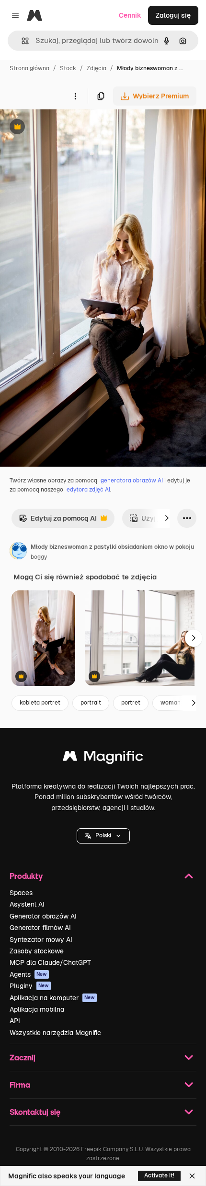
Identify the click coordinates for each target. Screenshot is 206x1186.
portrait (90, 702)
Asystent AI (27, 904)
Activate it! (159, 1175)
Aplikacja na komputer (52, 998)
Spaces (21, 892)
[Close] (192, 1176)
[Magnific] (103, 758)
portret (130, 702)
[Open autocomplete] (21, 40)
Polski (103, 835)
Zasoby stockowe (37, 951)
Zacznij (22, 1057)
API (15, 1020)
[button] (103, 836)
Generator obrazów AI (43, 916)
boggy (39, 557)
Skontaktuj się (35, 1112)
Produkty (26, 876)
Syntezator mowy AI (41, 939)
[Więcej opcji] (75, 96)
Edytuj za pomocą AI (58, 521)
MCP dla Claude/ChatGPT (50, 962)
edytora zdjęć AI (88, 489)
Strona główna (29, 68)
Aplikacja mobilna (37, 1009)
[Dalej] (166, 518)
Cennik (130, 15)
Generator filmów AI (40, 927)
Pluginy (29, 986)
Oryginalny (66, 127)
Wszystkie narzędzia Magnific (55, 1032)
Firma (20, 1084)
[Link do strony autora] (18, 552)
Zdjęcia (96, 68)
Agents (28, 974)
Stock (68, 68)
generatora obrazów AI (132, 480)
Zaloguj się (173, 15)
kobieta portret (40, 702)
